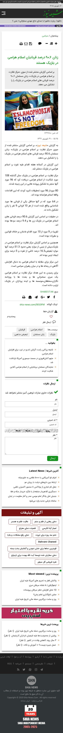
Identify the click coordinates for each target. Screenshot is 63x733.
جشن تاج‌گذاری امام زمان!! (44, 594)
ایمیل (55, 410)
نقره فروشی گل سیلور (46, 562)
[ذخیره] (30, 43)
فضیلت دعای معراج (27, 528)
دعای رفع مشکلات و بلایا (18, 535)
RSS (9, 664)
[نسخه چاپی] (21, 43)
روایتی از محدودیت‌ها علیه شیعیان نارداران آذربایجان (30, 636)
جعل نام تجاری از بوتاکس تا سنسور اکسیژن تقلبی (34, 487)
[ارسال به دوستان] (26, 43)
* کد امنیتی (52, 420)
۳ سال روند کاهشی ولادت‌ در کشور (38, 640)
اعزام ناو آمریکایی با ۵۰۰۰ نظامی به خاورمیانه (37, 477)
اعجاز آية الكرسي (49, 528)
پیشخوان (54, 36)
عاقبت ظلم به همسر (19, 521)
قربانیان (22, 330)
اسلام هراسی (36, 330)
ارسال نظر (47, 322)
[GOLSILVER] (31, 613)
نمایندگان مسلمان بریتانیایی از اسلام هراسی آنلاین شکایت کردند (31, 369)
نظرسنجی (39, 664)
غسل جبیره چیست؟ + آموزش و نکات (36, 645)
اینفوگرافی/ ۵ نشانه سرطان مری (42, 585)
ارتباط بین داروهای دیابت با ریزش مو (40, 482)
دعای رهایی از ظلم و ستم (45, 521)
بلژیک (52, 334)
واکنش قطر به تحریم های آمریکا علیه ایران (38, 580)
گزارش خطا (48, 312)
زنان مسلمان (38, 334)
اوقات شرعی (5, 657)
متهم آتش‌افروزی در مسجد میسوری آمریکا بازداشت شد (31, 360)
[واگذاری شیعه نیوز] (31, 25)
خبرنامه (18, 664)
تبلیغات (50, 664)
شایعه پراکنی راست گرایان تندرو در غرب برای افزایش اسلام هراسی (30, 352)
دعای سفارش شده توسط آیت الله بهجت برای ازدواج (33, 555)
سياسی (45, 36)
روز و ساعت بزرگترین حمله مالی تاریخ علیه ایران (35, 599)
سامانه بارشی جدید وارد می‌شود (42, 501)
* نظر (55, 435)
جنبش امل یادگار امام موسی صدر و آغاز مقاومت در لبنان (32, 496)
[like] (31, 317)
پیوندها (28, 657)
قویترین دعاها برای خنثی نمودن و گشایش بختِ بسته (33, 548)
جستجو (28, 664)
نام (56, 399)
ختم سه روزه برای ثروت (45, 535)
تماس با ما (47, 657)
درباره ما (59, 657)
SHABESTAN (46, 292)
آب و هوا (17, 657)
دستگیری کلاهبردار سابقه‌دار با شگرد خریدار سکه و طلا (33, 491)
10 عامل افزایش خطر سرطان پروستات (39, 590)
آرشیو (37, 657)
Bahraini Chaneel (47, 542)
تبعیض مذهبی (21, 334)
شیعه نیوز (42, 145)
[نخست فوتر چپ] (31, 716)
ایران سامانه (25, 701)
